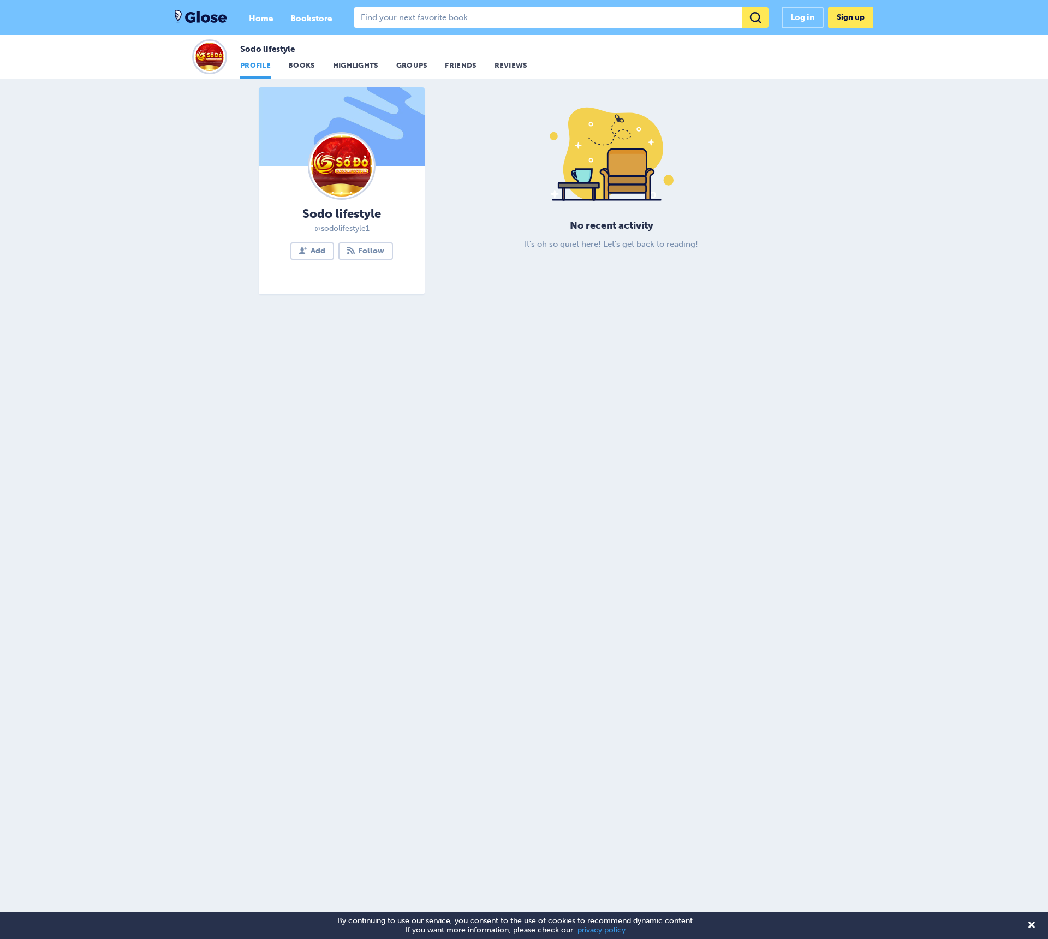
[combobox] (561, 17)
